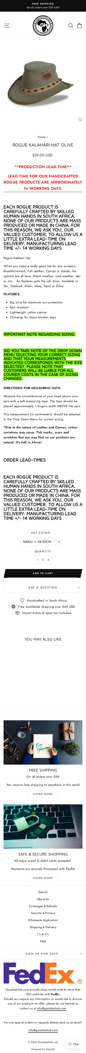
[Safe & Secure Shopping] (43, 826)
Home (42, 137)
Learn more (43, 794)
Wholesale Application (43, 920)
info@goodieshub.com (51, 1008)
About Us (43, 899)
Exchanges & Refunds (43, 906)
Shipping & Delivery (43, 927)
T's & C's (43, 934)
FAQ (43, 941)
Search (42, 892)
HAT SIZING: (41, 533)
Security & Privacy (43, 913)
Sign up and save (41, 954)
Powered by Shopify (43, 1049)
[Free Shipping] (43, 742)
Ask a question (43, 587)
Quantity (43, 551)
